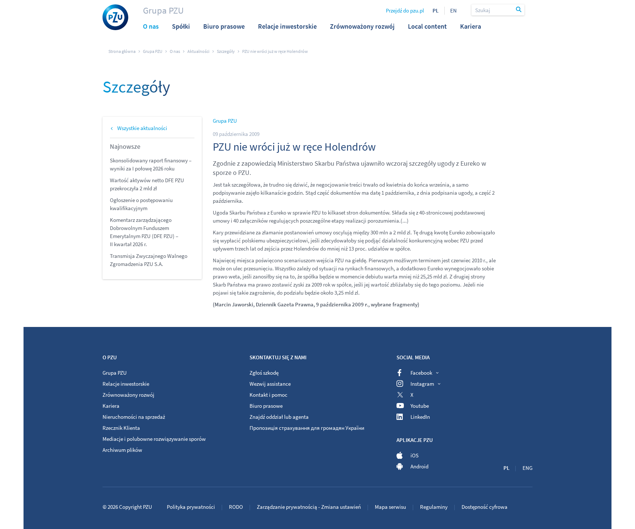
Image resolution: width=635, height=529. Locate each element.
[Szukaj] (519, 10)
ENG (527, 467)
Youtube (419, 405)
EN (453, 10)
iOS (414, 455)
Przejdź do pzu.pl (405, 10)
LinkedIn (420, 416)
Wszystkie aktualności (142, 128)
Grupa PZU (163, 10)
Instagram (422, 383)
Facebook (421, 372)
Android (419, 466)
